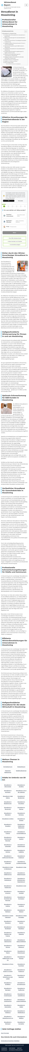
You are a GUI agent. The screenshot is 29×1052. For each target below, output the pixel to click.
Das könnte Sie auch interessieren (14, 63)
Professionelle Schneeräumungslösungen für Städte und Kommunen (14, 52)
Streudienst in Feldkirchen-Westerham (21, 826)
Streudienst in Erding (7, 818)
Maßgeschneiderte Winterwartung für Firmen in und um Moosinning (15, 44)
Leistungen (12, 1048)
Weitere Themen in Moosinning (11, 59)
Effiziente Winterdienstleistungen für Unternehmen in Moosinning (12, 55)
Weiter (14, 232)
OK (8, 200)
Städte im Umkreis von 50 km (11, 61)
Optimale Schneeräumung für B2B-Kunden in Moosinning (14, 46)
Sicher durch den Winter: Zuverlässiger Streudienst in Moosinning (15, 41)
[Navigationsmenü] (26, 5)
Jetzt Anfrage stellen (9, 62)
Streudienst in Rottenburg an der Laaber (8, 977)
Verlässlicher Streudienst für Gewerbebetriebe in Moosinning (15, 49)
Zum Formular (5, 1033)
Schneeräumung (7, 766)
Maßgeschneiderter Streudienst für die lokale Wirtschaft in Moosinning (14, 57)
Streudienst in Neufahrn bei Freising (7, 934)
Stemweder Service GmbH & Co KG (14, 1045)
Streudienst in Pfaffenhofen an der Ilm (8, 958)
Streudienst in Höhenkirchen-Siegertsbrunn (21, 880)
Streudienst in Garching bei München (7, 839)
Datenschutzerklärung (16, 1049)
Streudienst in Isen (21, 885)
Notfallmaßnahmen (21, 770)
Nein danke (20, 200)
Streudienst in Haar (21, 867)
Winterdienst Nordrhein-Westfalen (10, 1041)
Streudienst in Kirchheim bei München (8, 898)
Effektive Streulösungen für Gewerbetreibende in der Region (15, 38)
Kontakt (19, 1048)
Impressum (4, 1049)
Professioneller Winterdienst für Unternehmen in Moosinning (15, 35)
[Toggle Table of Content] (24, 31)
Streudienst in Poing (7, 964)
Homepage (4, 1048)
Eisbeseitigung (21, 766)
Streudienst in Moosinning (9, 33)
